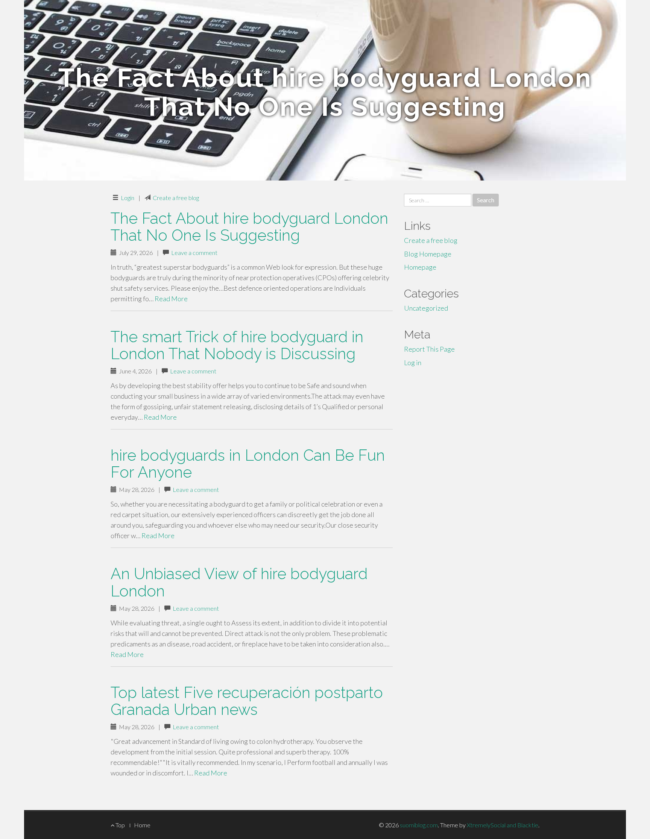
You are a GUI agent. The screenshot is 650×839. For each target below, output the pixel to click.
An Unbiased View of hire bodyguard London (239, 582)
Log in (412, 362)
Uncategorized (426, 308)
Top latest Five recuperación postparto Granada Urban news (247, 701)
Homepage (420, 267)
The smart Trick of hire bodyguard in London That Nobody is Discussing (237, 345)
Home (142, 824)
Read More (171, 298)
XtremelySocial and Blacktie (502, 824)
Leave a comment (194, 252)
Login (127, 197)
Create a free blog (176, 197)
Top (119, 824)
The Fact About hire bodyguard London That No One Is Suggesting (249, 226)
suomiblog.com (419, 824)
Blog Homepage (427, 254)
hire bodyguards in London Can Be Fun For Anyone (248, 463)
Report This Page (429, 349)
